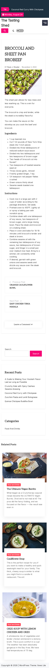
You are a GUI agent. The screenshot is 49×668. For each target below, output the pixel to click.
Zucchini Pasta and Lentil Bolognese (21, 397)
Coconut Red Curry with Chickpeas (27, 9)
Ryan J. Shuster (13, 67)
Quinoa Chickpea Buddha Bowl (19, 401)
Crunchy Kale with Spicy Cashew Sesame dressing (20, 387)
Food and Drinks (12, 428)
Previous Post (18, 282)
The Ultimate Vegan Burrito (21, 489)
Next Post (14, 301)
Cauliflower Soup (15, 559)
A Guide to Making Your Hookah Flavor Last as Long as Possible (23, 380)
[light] (17, 30)
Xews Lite (41, 665)
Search (8, 349)
